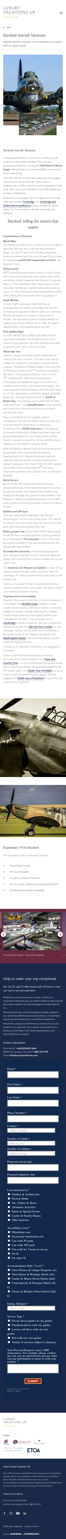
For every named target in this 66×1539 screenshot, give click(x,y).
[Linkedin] (25, 1513)
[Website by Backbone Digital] (16, 1534)
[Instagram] (12, 1513)
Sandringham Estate (14, 638)
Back (9, 27)
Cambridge (28, 201)
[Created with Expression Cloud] (31, 1534)
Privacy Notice (32, 1527)
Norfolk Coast (29, 603)
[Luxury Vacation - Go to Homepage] (19, 12)
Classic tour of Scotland (30, 678)
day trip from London (41, 626)
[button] (61, 12)
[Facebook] (6, 1513)
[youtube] (19, 1513)
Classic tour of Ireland (40, 670)
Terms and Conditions (13, 1527)
